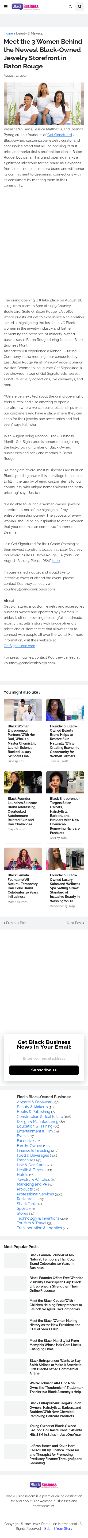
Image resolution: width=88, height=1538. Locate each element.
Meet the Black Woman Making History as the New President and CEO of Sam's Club (55, 1325)
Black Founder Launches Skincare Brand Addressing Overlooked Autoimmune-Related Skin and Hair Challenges (22, 811)
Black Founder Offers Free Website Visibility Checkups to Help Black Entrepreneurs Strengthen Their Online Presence (56, 1284)
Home (8, 33)
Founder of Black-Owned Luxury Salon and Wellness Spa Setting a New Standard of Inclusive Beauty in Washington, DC (65, 888)
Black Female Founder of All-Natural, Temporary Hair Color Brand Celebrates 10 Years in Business (23, 885)
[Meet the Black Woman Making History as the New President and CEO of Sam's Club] (15, 1326)
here (56, 561)
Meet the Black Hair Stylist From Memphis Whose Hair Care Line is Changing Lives (55, 1345)
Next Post (74, 923)
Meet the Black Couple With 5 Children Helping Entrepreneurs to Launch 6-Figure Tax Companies (56, 1305)
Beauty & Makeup (29, 33)
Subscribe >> (44, 1070)
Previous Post (16, 923)
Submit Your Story (58, 1528)
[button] (5, 7)
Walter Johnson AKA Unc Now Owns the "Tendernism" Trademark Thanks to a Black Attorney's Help (57, 1387)
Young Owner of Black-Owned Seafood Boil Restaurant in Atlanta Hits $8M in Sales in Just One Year (56, 1430)
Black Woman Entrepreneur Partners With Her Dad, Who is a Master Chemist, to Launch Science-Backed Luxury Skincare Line (22, 741)
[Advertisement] (44, 246)
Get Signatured (59, 135)
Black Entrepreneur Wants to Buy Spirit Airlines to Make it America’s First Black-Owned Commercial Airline (55, 1367)
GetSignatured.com (19, 646)
